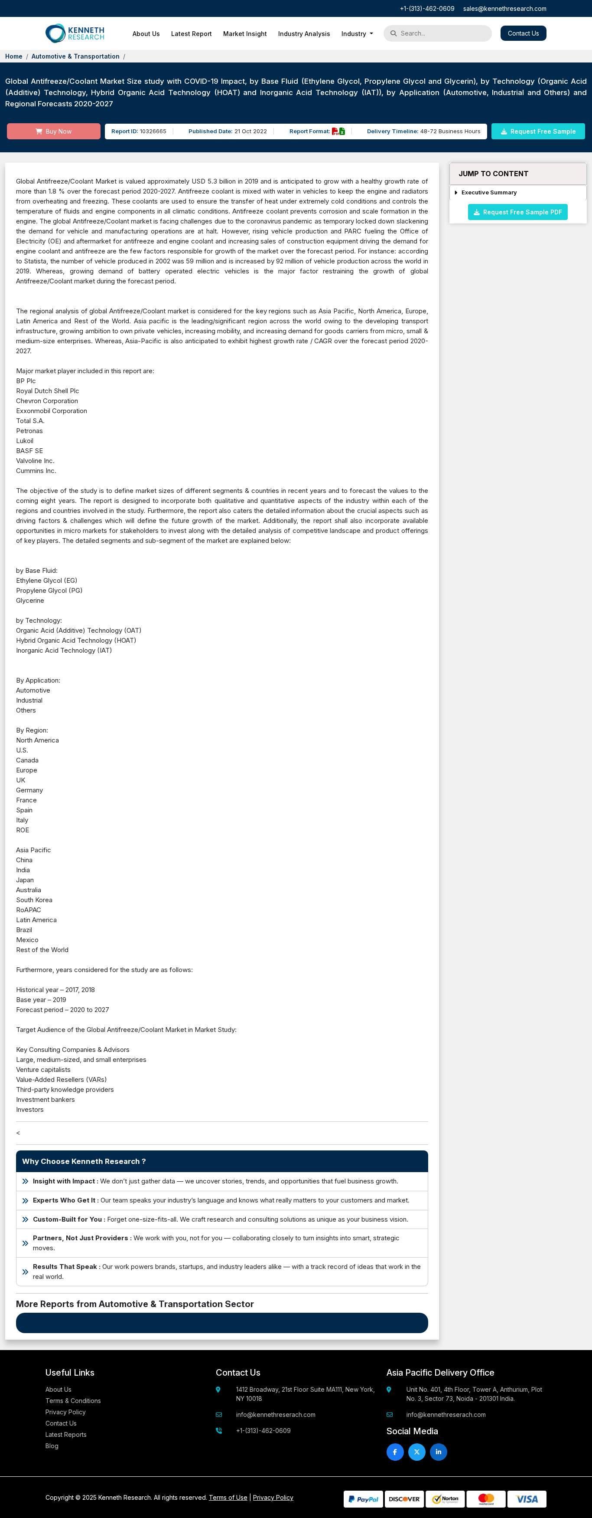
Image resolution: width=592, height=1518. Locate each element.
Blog (52, 1445)
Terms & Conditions (73, 1400)
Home (14, 56)
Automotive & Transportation (76, 56)
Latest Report (191, 33)
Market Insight (245, 33)
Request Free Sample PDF (521, 211)
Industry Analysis (304, 33)
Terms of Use (228, 1497)
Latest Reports (66, 1434)
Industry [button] (355, 33)
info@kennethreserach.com (276, 1414)
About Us (146, 33)
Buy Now (58, 131)
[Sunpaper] (75, 33)
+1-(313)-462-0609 (427, 8)
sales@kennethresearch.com (504, 8)
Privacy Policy (66, 1412)
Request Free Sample (542, 131)
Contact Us (523, 33)
